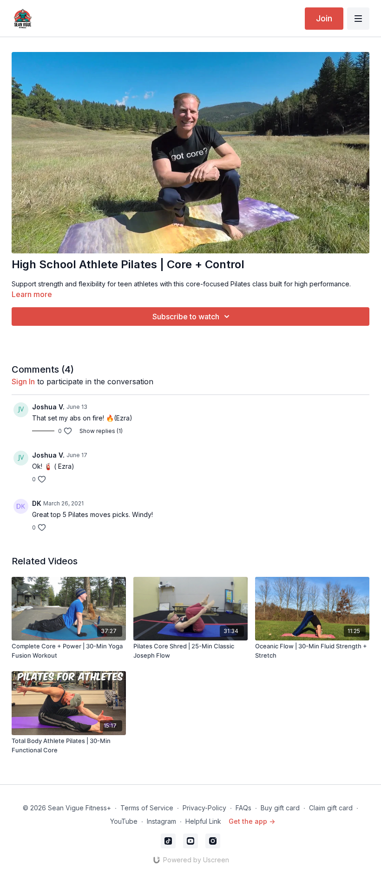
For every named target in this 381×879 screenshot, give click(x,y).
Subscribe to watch (185, 316)
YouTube (124, 821)
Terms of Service (146, 808)
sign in (23, 381)
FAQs (243, 808)
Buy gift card (280, 808)
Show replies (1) (101, 430)
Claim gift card (331, 808)
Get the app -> (252, 821)
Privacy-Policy (204, 808)
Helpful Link (203, 821)
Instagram (161, 821)
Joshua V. (48, 407)
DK (36, 503)
